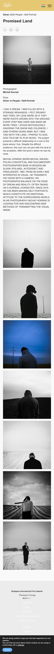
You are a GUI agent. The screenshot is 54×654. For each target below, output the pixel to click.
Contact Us (27, 611)
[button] (5, 29)
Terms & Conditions (27, 620)
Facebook (27, 627)
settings (21, 645)
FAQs (27, 607)
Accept (7, 650)
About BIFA (27, 602)
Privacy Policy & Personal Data (27, 616)
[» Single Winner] (8, 5)
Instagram (27, 631)
